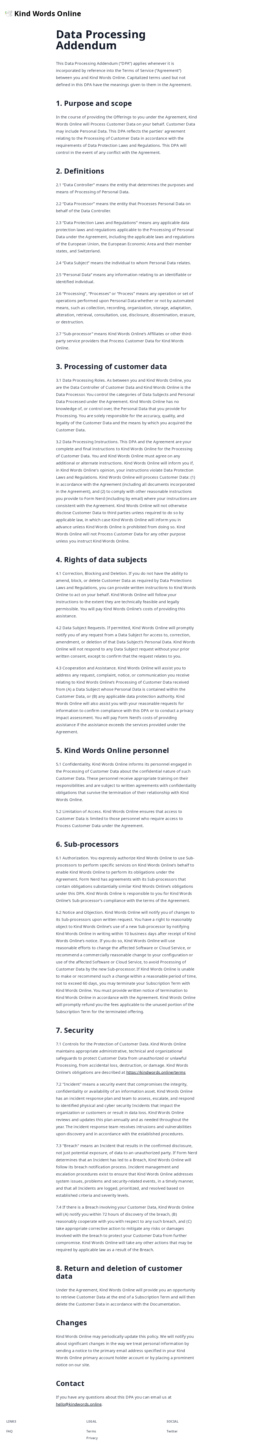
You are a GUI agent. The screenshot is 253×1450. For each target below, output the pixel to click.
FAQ (9, 1431)
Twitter (172, 1431)
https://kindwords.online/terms (156, 1072)
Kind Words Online (47, 13)
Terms (91, 1431)
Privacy (92, 1438)
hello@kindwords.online (79, 1404)
